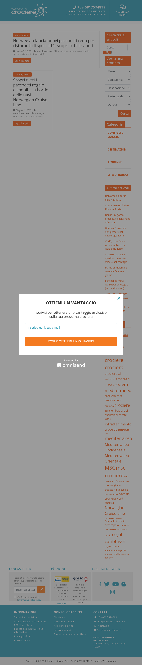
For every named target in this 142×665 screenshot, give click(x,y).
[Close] (119, 298)
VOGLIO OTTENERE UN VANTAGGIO (71, 341)
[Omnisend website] (71, 363)
